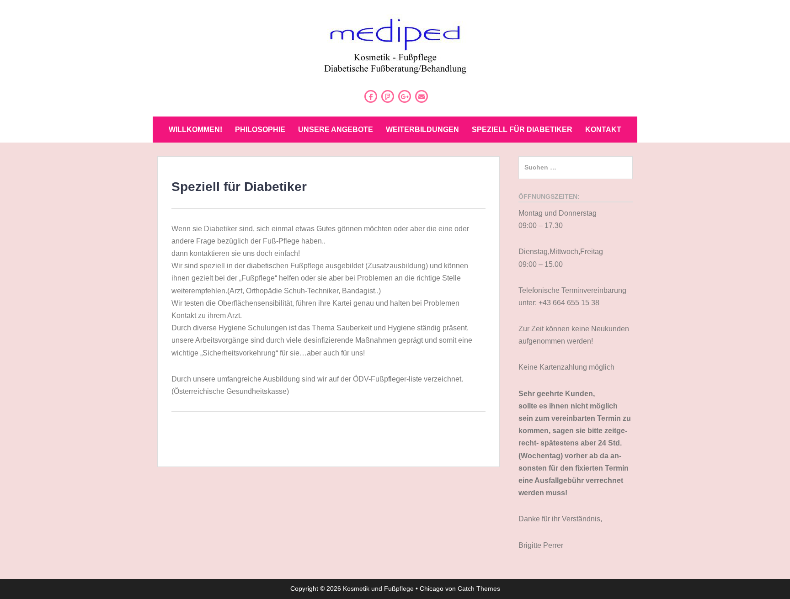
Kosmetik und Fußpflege (378, 588)
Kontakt (603, 129)
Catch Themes (479, 588)
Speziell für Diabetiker (522, 129)
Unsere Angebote (335, 129)
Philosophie (260, 129)
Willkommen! (195, 129)
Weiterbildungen (422, 129)
